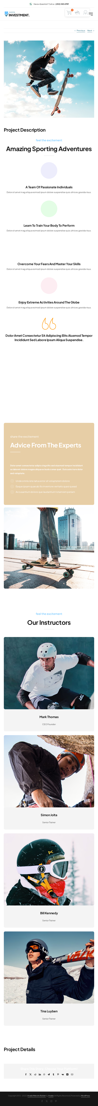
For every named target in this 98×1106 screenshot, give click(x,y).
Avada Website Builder (37, 1096)
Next (89, 30)
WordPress (85, 1096)
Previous (81, 30)
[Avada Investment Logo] (17, 12)
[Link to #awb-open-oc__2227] (91, 14)
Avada (50, 1096)
